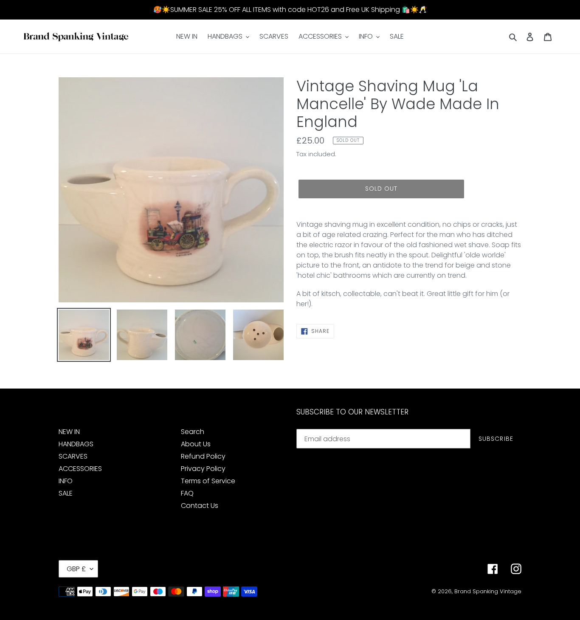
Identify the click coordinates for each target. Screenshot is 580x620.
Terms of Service (208, 481)
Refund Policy (203, 456)
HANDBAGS (76, 444)
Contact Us (199, 505)
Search (192, 432)
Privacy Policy (203, 468)
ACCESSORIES (80, 468)
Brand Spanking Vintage (487, 591)
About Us (196, 444)
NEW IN (69, 432)
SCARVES (73, 456)
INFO (66, 481)
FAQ (187, 493)
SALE (66, 493)
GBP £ (76, 569)
